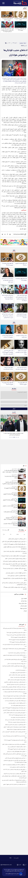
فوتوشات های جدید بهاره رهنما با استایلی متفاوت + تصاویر (14, 727)
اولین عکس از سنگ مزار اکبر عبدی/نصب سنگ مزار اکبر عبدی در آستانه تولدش (7, 315)
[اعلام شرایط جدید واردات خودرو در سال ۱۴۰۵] (22, 523)
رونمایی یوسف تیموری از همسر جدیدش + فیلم (15, 558)
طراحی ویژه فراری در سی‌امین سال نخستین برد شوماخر (15, 724)
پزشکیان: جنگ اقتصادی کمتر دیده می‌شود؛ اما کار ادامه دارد (14, 698)
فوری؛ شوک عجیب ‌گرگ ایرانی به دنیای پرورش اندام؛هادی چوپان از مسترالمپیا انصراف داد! (7, 30)
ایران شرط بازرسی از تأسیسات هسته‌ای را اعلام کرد (16, 684)
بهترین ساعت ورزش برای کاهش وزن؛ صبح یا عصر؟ (16, 632)
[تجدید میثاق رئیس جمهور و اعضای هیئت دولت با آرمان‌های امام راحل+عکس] (14, 423)
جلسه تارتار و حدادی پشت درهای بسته (18, 717)
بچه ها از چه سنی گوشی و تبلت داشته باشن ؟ (16, 653)
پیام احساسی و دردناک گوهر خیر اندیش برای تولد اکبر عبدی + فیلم (7, 280)
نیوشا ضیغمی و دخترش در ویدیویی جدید (17, 575)
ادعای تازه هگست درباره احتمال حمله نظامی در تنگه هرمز (14, 682)
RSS (10, 858)
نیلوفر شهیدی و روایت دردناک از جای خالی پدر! (8, 368)
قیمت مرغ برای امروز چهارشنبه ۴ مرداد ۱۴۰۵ (17, 715)
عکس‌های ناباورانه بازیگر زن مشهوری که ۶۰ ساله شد (7, 336)
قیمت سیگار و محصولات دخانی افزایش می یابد (16, 746)
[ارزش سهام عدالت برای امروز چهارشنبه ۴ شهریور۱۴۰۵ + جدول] (22, 518)
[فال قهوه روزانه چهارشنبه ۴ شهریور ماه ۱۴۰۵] (7, 376)
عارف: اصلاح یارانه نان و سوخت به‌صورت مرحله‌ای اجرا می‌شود (13, 689)
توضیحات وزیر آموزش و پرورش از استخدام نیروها (16, 729)
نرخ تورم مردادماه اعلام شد (20, 670)
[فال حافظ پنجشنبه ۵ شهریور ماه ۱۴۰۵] (20, 14)
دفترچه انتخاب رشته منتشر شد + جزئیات (10, 477)
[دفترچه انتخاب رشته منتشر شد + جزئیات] (22, 476)
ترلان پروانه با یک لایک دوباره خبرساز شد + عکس (16, 663)
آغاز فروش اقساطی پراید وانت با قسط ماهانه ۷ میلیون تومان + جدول (10, 471)
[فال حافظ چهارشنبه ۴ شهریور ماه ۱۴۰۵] (20, 376)
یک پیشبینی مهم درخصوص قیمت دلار (10, 512)
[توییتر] (2, 234)
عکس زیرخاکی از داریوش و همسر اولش (21, 336)
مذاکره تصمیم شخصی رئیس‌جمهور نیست (17, 672)
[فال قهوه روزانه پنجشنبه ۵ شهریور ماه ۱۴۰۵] (7, 14)
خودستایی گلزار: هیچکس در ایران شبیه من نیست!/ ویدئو (14, 773)
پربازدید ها (21, 530)
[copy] (25, 234)
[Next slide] (25, 423)
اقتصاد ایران (24, 598)
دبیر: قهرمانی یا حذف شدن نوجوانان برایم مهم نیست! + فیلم (14, 764)
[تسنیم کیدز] (14, 243)
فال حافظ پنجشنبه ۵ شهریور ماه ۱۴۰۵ (20, 19)
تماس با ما (16, 858)
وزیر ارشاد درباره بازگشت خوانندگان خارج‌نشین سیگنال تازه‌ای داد (13, 687)
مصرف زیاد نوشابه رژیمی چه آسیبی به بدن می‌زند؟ (16, 635)
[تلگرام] (5, 234)
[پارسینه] (19, 3)
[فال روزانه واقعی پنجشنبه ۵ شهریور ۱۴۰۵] (20, 24)
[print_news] (10, 234)
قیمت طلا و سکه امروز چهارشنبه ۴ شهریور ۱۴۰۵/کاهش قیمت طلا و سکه (7, 352)
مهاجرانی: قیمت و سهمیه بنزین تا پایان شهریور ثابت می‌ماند (14, 696)
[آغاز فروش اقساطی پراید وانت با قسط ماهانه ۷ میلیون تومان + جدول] (22, 470)
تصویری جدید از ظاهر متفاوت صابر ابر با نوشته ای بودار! (21, 352)
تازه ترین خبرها (23, 608)
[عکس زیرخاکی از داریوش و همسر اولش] (20, 329)
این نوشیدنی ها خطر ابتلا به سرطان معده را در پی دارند (15, 720)
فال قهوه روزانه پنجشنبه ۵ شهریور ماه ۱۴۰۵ (7, 19)
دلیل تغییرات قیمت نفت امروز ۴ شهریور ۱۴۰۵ (16, 749)
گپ (25, 865)
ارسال (14, 409)
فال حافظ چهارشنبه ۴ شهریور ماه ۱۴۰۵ (22, 383)
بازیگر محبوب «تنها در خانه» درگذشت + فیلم (17, 675)
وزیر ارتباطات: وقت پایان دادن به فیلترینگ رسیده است (15, 700)
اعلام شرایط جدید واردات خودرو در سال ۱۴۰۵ (10, 524)
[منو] (3, 3)
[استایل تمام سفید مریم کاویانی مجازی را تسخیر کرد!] (20, 361)
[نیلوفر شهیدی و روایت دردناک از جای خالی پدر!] (7, 361)
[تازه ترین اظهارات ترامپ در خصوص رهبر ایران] (22, 506)
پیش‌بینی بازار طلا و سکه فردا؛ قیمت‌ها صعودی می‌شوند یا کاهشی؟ (9, 483)
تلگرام (20, 865)
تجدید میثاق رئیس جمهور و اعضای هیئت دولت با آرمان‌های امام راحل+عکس (13, 434)
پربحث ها (5, 530)
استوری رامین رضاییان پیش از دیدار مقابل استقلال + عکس (14, 712)
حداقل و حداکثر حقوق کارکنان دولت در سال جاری (16, 751)
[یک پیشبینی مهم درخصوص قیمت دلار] (22, 512)
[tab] (18, 437)
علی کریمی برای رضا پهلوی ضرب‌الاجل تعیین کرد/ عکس (14, 541)
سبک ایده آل (24, 601)
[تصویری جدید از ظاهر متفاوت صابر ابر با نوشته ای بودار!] (20, 344)
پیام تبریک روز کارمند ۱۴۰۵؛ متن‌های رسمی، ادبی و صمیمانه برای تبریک (7, 297)
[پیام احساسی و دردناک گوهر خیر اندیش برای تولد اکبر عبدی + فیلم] (7, 272)
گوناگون (25, 8)
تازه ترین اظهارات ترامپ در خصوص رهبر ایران (10, 506)
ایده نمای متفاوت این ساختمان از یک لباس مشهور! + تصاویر (14, 784)
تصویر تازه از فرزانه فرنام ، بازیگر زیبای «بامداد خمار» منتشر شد (22, 315)
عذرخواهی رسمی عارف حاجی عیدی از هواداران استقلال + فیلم (13, 744)
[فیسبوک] (7, 234)
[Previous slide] (2, 423)
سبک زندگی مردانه (23, 603)
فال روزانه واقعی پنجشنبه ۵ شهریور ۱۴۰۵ (20, 29)
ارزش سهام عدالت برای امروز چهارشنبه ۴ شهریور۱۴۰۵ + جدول (10, 518)
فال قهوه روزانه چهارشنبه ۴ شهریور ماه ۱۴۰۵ (7, 383)
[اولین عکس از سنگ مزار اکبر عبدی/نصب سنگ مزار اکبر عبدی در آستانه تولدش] (7, 308)
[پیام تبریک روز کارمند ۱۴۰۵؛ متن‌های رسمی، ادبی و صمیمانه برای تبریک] (7, 289)
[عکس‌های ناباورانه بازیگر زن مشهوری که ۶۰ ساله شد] (7, 329)
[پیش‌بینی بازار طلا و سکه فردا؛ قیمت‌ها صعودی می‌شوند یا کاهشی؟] (22, 482)
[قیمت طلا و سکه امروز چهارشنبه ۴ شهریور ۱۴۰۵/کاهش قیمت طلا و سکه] (7, 344)
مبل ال (25, 611)
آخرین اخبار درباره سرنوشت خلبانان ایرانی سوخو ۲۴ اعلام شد (14, 710)
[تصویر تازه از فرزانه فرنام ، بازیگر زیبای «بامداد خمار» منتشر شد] (20, 308)
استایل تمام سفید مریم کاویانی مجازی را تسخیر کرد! (21, 368)
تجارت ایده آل (24, 606)
